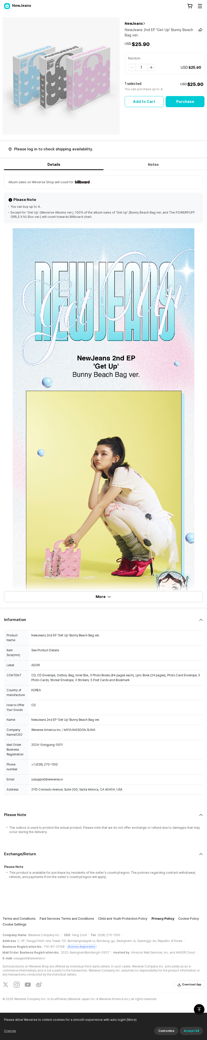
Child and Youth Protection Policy (122, 918)
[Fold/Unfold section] (103, 619)
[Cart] (190, 6)
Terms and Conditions (19, 918)
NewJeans (134, 23)
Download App (191, 984)
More (101, 596)
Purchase (185, 101)
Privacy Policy (162, 918)
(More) (131, 1020)
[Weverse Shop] (7, 6)
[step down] (131, 67)
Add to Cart (144, 101)
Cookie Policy (188, 918)
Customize (166, 1031)
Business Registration (81, 946)
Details (53, 165)
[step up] (150, 67)
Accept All (191, 1031)
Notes (153, 165)
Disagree (10, 1031)
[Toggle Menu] (200, 6)
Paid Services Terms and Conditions (67, 918)
